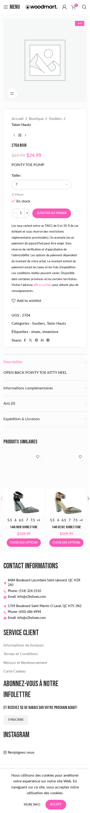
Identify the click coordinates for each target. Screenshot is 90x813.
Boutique (36, 119)
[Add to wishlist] (37, 457)
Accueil (18, 119)
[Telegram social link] (48, 340)
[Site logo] (41, 7)
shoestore (50, 332)
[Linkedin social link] (42, 340)
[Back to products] (20, 135)
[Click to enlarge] (12, 93)
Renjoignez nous (21, 752)
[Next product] (25, 135)
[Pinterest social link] (36, 340)
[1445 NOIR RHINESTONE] (23, 482)
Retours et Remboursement (25, 663)
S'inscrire (16, 719)
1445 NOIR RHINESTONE (24, 527)
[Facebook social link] (24, 340)
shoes (35, 332)
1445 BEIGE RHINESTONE (66, 527)
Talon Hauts (21, 125)
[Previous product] (14, 135)
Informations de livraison (23, 645)
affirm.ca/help (42, 285)
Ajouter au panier (51, 213)
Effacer (19, 194)
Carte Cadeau (14, 671)
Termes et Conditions (20, 654)
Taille (16, 175)
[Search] (84, 7)
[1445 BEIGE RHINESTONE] (66, 482)
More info (32, 804)
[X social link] (30, 340)
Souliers (55, 119)
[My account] (64, 7)
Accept (56, 804)
